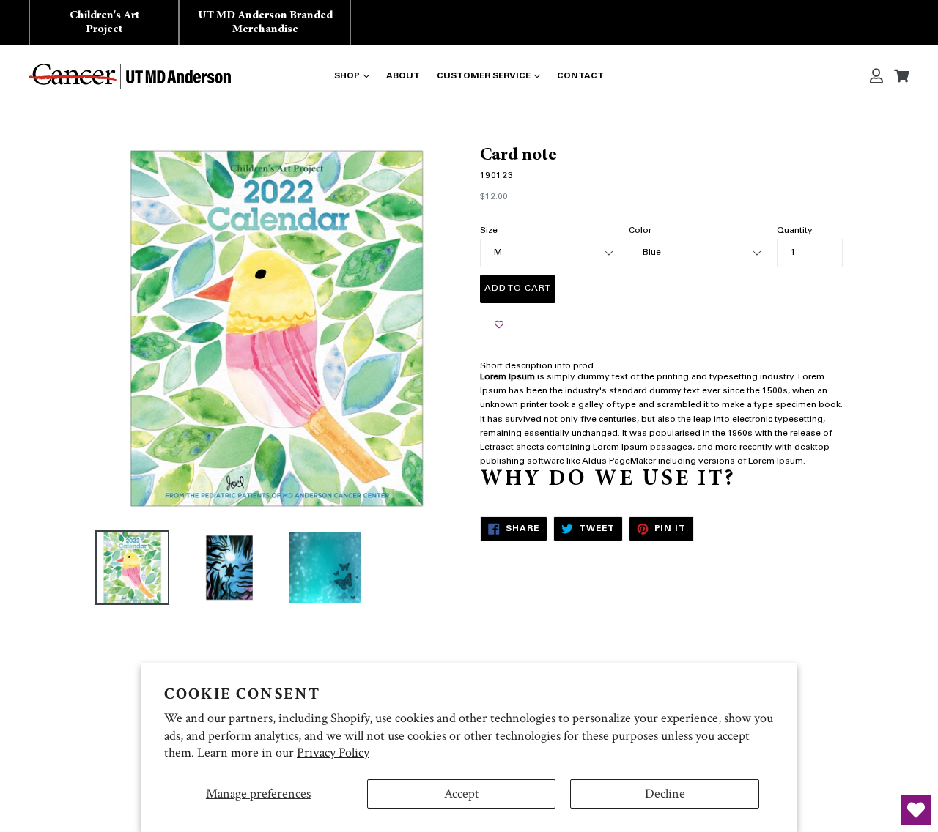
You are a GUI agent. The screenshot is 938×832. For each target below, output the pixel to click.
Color (640, 230)
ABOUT (403, 76)
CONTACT (580, 76)
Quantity (795, 230)
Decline (665, 793)
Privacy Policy (333, 752)
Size (489, 230)
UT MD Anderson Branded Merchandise (265, 22)
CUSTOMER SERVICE (484, 76)
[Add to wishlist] (499, 325)
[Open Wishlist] (916, 810)
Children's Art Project (104, 22)
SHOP (347, 76)
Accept (461, 793)
